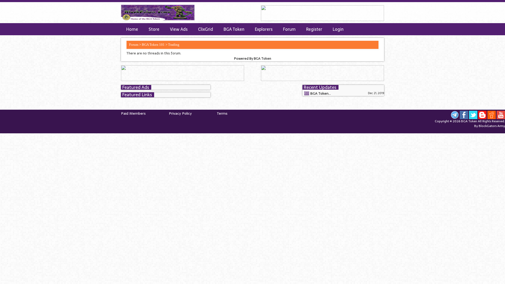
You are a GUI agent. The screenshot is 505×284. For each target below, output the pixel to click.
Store (154, 29)
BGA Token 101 (153, 45)
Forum (289, 29)
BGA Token (234, 29)
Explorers (263, 29)
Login (338, 29)
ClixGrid (205, 29)
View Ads (179, 29)
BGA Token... (320, 93)
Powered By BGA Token (252, 58)
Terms (222, 113)
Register (314, 29)
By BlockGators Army (489, 126)
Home (132, 29)
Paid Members (133, 113)
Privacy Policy (180, 113)
